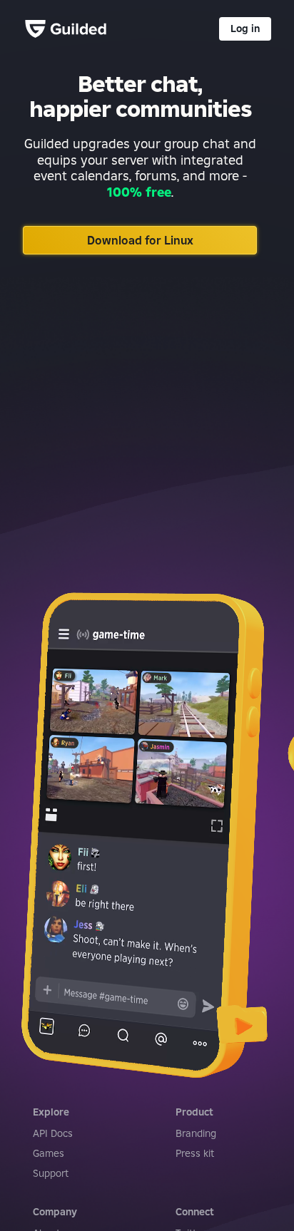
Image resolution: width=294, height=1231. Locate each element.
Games (48, 1153)
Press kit (195, 1153)
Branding (196, 1133)
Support (51, 1173)
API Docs (53, 1133)
